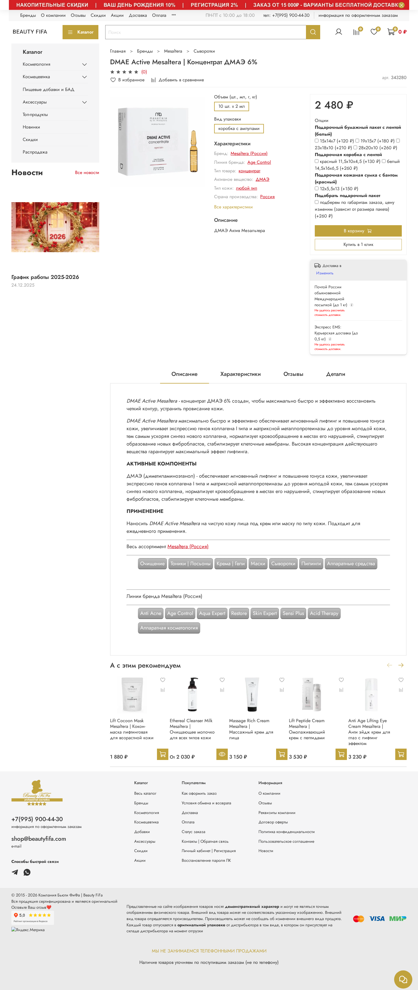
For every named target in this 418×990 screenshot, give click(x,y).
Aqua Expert (212, 613)
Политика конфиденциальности (286, 831)
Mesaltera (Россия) (249, 153)
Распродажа (35, 152)
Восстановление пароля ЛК (206, 860)
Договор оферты (273, 822)
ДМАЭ (262, 179)
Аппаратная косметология (169, 627)
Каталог (85, 32)
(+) (337, 141)
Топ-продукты (35, 114)
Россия (267, 196)
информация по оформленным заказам (358, 15)
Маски (258, 563)
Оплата (159, 15)
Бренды (28, 15)
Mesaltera (173, 51)
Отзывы (78, 15)
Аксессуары (35, 102)
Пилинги (311, 563)
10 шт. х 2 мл (231, 106)
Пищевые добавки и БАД (49, 89)
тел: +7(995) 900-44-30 (286, 15)
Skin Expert (265, 613)
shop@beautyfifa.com (38, 838)
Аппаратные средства (351, 563)
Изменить (325, 273)
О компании (53, 15)
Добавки (142, 831)
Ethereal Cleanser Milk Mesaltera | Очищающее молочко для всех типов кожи (192, 729)
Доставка (138, 15)
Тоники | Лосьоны (191, 563)
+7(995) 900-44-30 (37, 819)
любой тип (246, 188)
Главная (118, 51)
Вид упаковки (227, 119)
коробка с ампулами (239, 128)
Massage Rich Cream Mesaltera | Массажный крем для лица (251, 729)
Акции (117, 15)
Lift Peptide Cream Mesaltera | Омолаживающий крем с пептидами (307, 729)
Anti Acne (150, 613)
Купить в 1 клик (358, 244)
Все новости (87, 172)
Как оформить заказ (199, 793)
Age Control (259, 162)
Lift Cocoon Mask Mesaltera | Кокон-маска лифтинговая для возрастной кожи (132, 729)
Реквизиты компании (276, 812)
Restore (239, 613)
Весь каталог (145, 793)
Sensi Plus (293, 613)
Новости (265, 851)
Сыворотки (204, 51)
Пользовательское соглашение (286, 841)
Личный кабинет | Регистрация (209, 851)
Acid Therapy (324, 613)
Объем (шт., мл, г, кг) (235, 97)
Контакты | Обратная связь (205, 841)
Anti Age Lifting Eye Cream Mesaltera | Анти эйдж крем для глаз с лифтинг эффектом (369, 732)
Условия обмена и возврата (206, 803)
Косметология (36, 64)
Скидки (98, 15)
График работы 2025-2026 (45, 277)
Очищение (152, 563)
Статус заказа (193, 831)
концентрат (249, 170)
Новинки (31, 127)
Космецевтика (36, 76)
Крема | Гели (231, 563)
